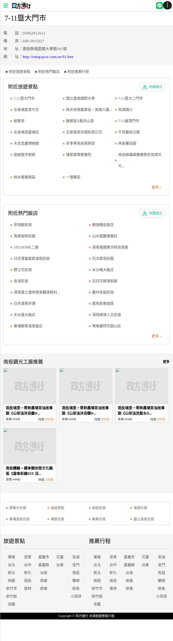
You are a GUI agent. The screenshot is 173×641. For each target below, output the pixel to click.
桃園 (11, 581)
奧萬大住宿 (17, 508)
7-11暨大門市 (24, 98)
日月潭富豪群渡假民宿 (32, 258)
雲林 (27, 588)
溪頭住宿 (140, 508)
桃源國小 (125, 110)
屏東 (43, 588)
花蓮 (60, 557)
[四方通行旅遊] (21, 8)
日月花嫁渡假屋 (104, 281)
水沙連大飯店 (103, 270)
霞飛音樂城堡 (103, 303)
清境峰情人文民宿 (106, 315)
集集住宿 (99, 519)
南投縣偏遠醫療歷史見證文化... (140, 160)
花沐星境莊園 (103, 258)
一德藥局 (73, 177)
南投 (27, 581)
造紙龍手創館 (24, 155)
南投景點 (57, 508)
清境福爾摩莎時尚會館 (110, 247)
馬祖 (76, 573)
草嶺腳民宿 (23, 225)
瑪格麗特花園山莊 (106, 326)
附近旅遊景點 (19, 72)
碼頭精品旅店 (103, 225)
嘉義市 (43, 557)
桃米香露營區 (24, 177)
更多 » (157, 187)
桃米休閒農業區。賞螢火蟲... (89, 110)
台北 (11, 565)
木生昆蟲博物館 (26, 143)
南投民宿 (99, 508)
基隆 (11, 557)
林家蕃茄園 (127, 143)
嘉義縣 (43, 565)
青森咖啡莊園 (24, 236)
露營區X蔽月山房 (80, 121)
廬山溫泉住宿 (144, 519)
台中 (27, 565)
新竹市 (11, 588)
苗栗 (27, 557)
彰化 (27, 573)
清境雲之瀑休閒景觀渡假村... (37, 292)
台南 (43, 573)
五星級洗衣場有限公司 (84, 132)
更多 (166, 361)
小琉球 (76, 596)
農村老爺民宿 (103, 292)
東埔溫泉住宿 (19, 519)
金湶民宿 (21, 281)
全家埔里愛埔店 (26, 132)
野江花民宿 (23, 270)
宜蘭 (11, 604)
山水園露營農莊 (104, 236)
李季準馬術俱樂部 (80, 143)
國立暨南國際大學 (80, 98)
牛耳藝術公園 (129, 132)
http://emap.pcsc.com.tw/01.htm (48, 57)
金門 (76, 565)
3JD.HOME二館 (26, 247)
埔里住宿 (57, 519)
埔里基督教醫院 (78, 155)
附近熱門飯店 (49, 72)
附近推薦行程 (78, 72)
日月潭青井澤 (24, 303)
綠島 (76, 588)
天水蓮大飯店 (24, 315)
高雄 (43, 581)
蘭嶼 (76, 581)
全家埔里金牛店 (26, 110)
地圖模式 (155, 87)
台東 (60, 565)
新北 (11, 573)
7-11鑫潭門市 (128, 121)
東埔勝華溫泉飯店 (28, 326)
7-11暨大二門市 (130, 98)
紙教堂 (19, 121)
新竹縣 (11, 596)
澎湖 (76, 557)
